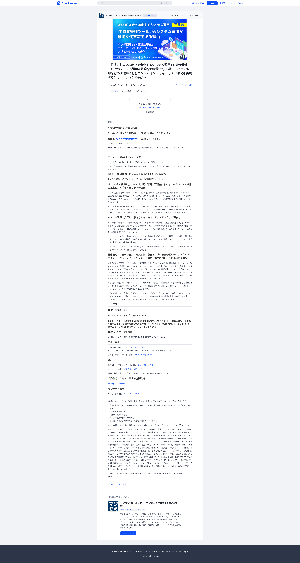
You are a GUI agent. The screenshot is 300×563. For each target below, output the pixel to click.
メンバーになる (150, 15)
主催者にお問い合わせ (120, 552)
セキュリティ (137, 510)
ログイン (232, 3)
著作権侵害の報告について (171, 552)
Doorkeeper (154, 556)
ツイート (121, 484)
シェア (112, 484)
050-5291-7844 (198, 3)
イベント (173, 15)
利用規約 (139, 552)
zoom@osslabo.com (116, 384)
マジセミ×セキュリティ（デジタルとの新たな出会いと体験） (128, 15)
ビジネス (128, 510)
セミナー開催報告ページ (127, 138)
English (240, 3)
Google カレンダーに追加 (184, 85)
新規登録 (223, 3)
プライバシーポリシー (136, 347)
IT (143, 510)
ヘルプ (132, 552)
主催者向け (212, 3)
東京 (122, 510)
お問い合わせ (194, 15)
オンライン (115, 91)
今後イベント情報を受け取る (150, 107)
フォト (183, 15)
